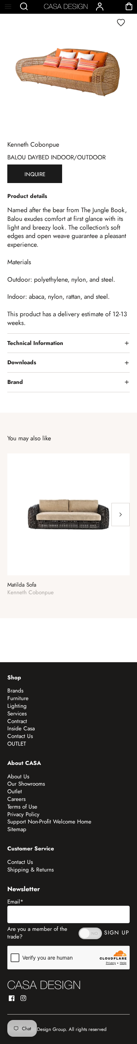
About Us (18, 777)
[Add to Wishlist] (121, 22)
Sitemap (16, 829)
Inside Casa (21, 729)
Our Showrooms (26, 784)
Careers (16, 799)
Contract (17, 721)
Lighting (17, 706)
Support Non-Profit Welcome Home (49, 822)
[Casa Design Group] (43, 984)
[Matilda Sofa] (68, 514)
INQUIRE (34, 174)
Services (17, 714)
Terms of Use (22, 807)
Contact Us (20, 736)
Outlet (14, 791)
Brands (15, 691)
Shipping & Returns (30, 870)
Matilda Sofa (21, 585)
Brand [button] (15, 382)
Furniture (17, 698)
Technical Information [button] (35, 343)
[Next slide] (120, 514)
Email (15, 902)
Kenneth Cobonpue (33, 144)
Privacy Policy (23, 814)
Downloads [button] (21, 362)
